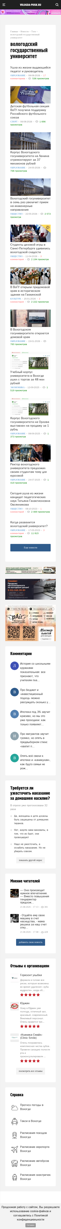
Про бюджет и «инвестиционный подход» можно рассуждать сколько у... (35, 696)
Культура (16, 298)
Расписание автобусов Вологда (34, 1163)
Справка (16, 1094)
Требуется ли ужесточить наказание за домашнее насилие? (30, 793)
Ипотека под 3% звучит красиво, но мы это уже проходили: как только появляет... (35, 718)
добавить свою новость (30, 942)
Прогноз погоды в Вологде (31, 1107)
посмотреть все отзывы (30, 1071)
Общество (16, 214)
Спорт (14, 121)
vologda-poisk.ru (30, 5)
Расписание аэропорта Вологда (34, 1149)
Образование (18, 75)
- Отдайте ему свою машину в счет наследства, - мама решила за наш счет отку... (33, 921)
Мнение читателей (25, 881)
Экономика (17, 387)
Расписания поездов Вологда (33, 1135)
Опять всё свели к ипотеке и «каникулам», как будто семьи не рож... (35, 762)
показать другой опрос (30, 860)
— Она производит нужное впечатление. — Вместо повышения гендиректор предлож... (34, 896)
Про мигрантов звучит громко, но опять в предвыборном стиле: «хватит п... (34, 740)
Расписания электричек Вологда (35, 1177)
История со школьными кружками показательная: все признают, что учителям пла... (35, 672)
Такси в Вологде (30, 1121)
